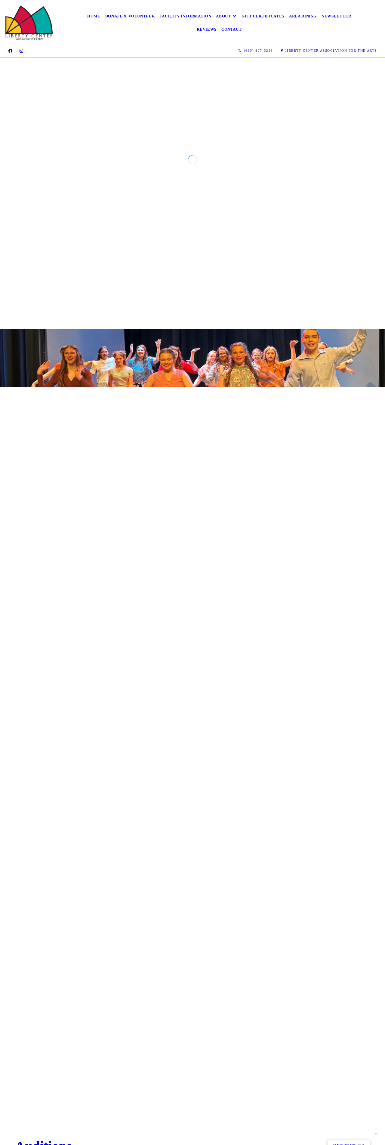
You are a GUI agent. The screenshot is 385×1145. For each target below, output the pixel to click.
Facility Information (185, 16)
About (223, 16)
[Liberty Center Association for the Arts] (29, 23)
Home (93, 16)
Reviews (207, 29)
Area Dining (303, 16)
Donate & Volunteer (130, 16)
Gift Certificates (263, 16)
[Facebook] (10, 50)
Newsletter (336, 16)
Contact (231, 29)
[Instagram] (21, 50)
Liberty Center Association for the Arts (331, 50)
